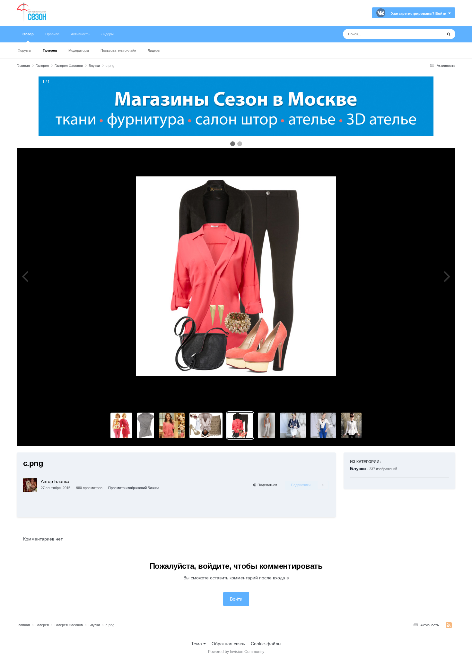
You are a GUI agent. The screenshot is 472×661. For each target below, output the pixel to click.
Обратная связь (228, 643)
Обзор (28, 34)
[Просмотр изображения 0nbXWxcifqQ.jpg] (323, 425)
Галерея (50, 50)
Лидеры (154, 50)
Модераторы (78, 50)
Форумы (24, 50)
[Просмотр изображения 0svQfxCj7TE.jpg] (293, 425)
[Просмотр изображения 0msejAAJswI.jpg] (351, 425)
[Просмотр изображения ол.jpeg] (145, 425)
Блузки (358, 468)
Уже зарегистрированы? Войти (419, 13)
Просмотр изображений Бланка (133, 488)
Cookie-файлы (266, 643)
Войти (236, 599)
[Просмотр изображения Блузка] (266, 425)
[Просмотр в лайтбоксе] (236, 276)
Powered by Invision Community (236, 651)
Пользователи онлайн (118, 50)
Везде (427, 34)
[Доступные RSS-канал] (448, 625)
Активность (80, 34)
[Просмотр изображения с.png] (240, 425)
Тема (197, 643)
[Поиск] (448, 34)
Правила (52, 34)
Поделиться (266, 485)
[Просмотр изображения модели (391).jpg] (121, 425)
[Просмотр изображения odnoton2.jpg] (206, 425)
